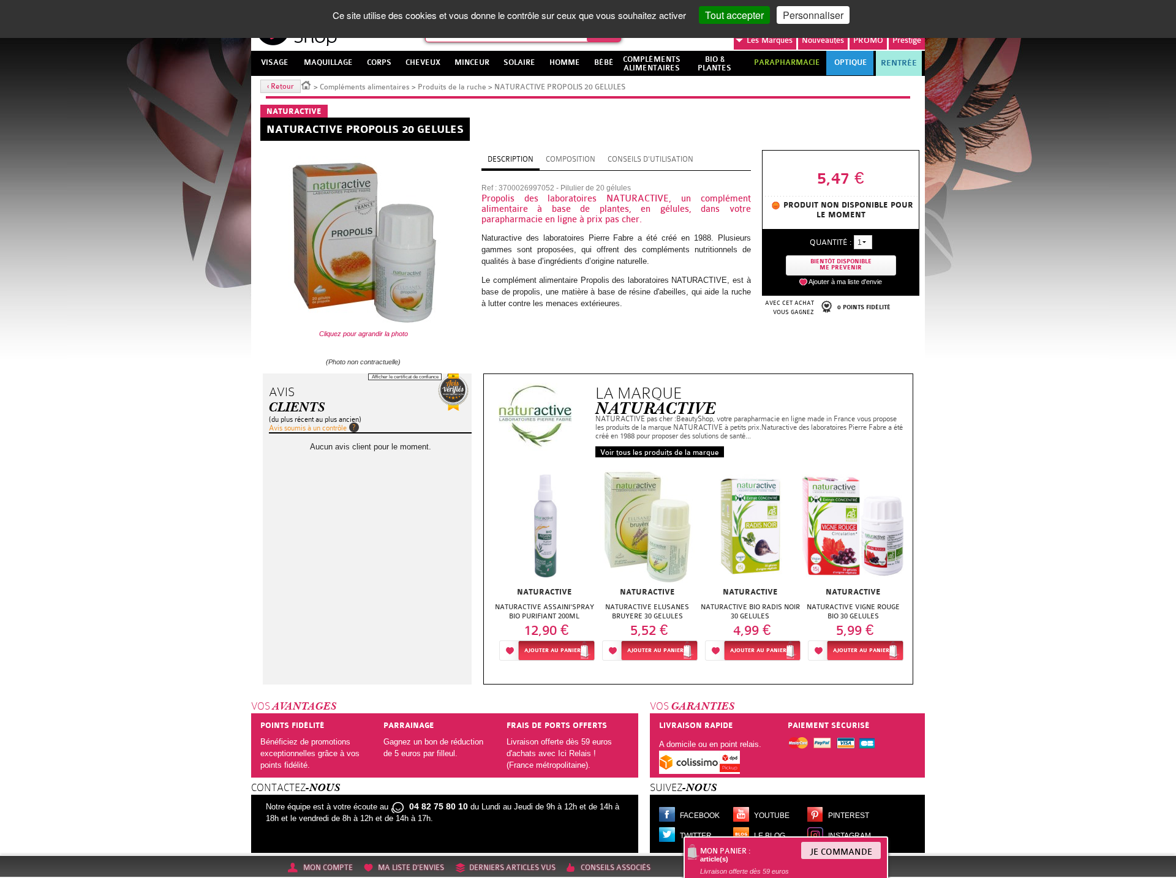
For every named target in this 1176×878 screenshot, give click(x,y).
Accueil (306, 84)
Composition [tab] (570, 159)
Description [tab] (510, 159)
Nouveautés (823, 40)
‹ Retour (280, 86)
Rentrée (899, 63)
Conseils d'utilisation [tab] (650, 159)
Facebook (700, 815)
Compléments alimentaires (365, 87)
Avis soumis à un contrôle (308, 428)
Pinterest (848, 815)
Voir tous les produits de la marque (659, 452)
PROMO (868, 40)
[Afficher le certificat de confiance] (453, 392)
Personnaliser (813, 15)
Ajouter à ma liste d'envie (845, 281)
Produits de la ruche (452, 87)
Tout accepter (734, 15)
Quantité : (830, 242)
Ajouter (552, 650)
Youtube (772, 815)
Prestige (906, 40)
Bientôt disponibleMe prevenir (841, 264)
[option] (544, 566)
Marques (770, 40)
